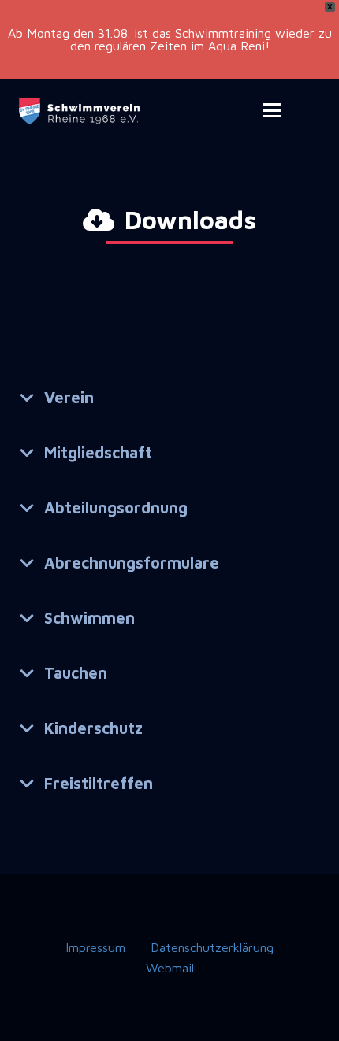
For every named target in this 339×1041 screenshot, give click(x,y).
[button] (272, 110)
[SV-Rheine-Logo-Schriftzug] (81, 110)
